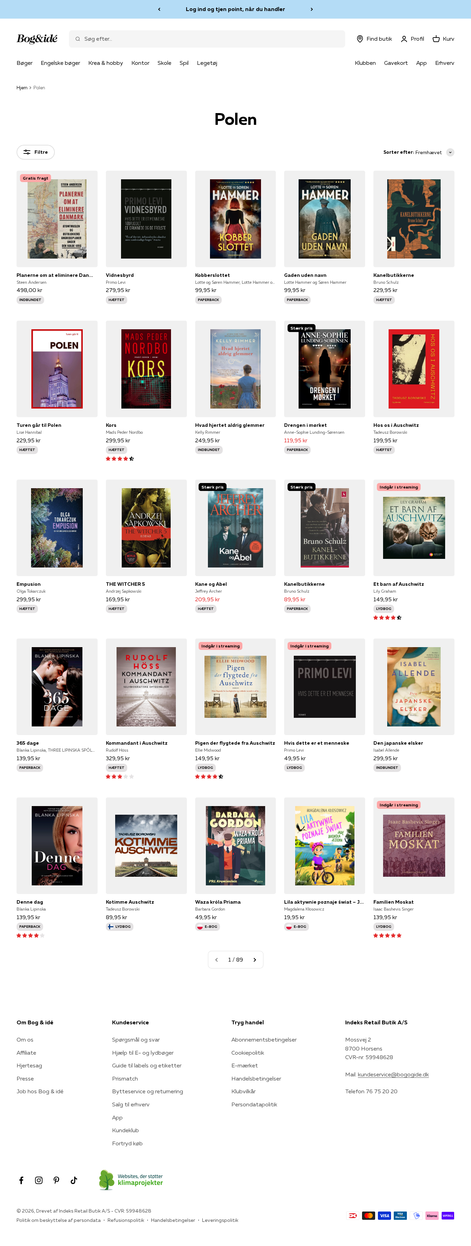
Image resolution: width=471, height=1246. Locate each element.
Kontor (140, 62)
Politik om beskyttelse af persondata (59, 1220)
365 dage (28, 743)
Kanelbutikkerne (393, 275)
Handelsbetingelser (256, 1078)
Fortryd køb (127, 1143)
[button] (120, 458)
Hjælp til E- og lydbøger (142, 1052)
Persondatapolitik (254, 1104)
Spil (184, 62)
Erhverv (444, 62)
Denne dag (30, 902)
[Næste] (312, 9)
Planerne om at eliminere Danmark (57, 275)
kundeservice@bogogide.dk (393, 1074)
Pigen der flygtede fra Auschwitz (235, 743)
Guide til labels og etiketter (146, 1065)
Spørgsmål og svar (136, 1039)
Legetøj (207, 62)
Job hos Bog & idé (40, 1091)
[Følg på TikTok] (74, 1180)
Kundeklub (125, 1130)
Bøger (24, 62)
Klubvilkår (243, 1091)
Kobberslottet (212, 275)
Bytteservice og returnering (147, 1091)
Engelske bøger (60, 62)
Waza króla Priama (218, 902)
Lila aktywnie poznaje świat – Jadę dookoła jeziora (324, 902)
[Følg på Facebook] (21, 1180)
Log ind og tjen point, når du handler (235, 9)
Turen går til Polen (39, 425)
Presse (25, 1078)
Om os (25, 1039)
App (421, 62)
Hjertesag (29, 1065)
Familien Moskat (393, 902)
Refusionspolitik (126, 1220)
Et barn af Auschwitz (398, 584)
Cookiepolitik (247, 1052)
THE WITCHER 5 (125, 584)
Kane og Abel (211, 584)
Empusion (29, 584)
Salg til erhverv (131, 1104)
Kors (111, 425)
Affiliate (26, 1052)
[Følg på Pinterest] (56, 1180)
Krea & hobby (105, 62)
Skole (164, 62)
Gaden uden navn (305, 275)
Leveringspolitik (220, 1220)
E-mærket (244, 1065)
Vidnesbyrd (120, 275)
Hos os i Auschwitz (396, 425)
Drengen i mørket (305, 425)
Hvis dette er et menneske (316, 743)
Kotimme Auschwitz (130, 902)
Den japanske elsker (398, 743)
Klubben (365, 62)
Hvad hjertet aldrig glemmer (229, 425)
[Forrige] (159, 9)
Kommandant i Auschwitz (137, 743)
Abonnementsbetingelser (264, 1039)
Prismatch (125, 1078)
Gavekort (396, 62)
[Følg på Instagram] (38, 1180)
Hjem (22, 87)
